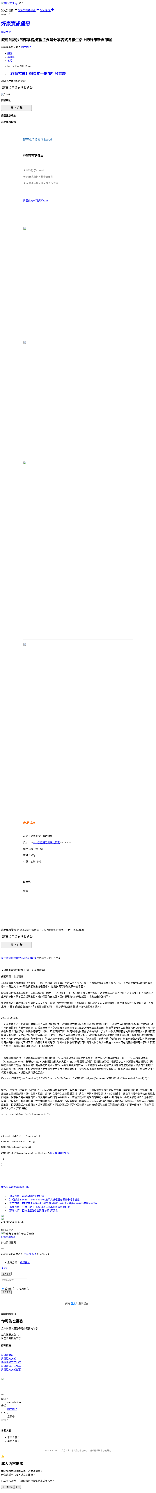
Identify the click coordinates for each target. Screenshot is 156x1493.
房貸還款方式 (8, 1358)
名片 (9, 60)
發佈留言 (6, 1292)
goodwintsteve (8, 1236)
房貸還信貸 (7, 1355)
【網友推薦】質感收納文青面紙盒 (25, 1196)
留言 (34, 1254)
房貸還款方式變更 (11, 1369)
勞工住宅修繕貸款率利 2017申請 (18, 958)
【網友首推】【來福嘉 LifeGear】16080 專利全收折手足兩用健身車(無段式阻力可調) (52, 1203)
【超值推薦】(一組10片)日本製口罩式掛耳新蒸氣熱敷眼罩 (38, 1207)
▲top (4, 1268)
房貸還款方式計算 (11, 1366)
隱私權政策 (95, 1450)
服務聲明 (107, 1450)
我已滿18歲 (7, 1487)
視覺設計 (25, 1262)
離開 (18, 1487)
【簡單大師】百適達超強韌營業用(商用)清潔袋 (32, 1210)
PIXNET (55, 1450)
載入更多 (6, 1274)
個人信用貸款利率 (60, 1153)
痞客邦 (27, 1254)
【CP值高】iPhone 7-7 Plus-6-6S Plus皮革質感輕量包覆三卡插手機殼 (43, 1199)
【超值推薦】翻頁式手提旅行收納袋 (36, 74)
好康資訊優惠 (15, 23)
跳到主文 (6, 32)
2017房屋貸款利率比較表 (46, 842)
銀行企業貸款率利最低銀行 (15, 1187)
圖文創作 (26, 47)
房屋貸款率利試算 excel (35, 200)
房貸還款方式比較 (11, 1362)
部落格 (11, 57)
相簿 (9, 53)
